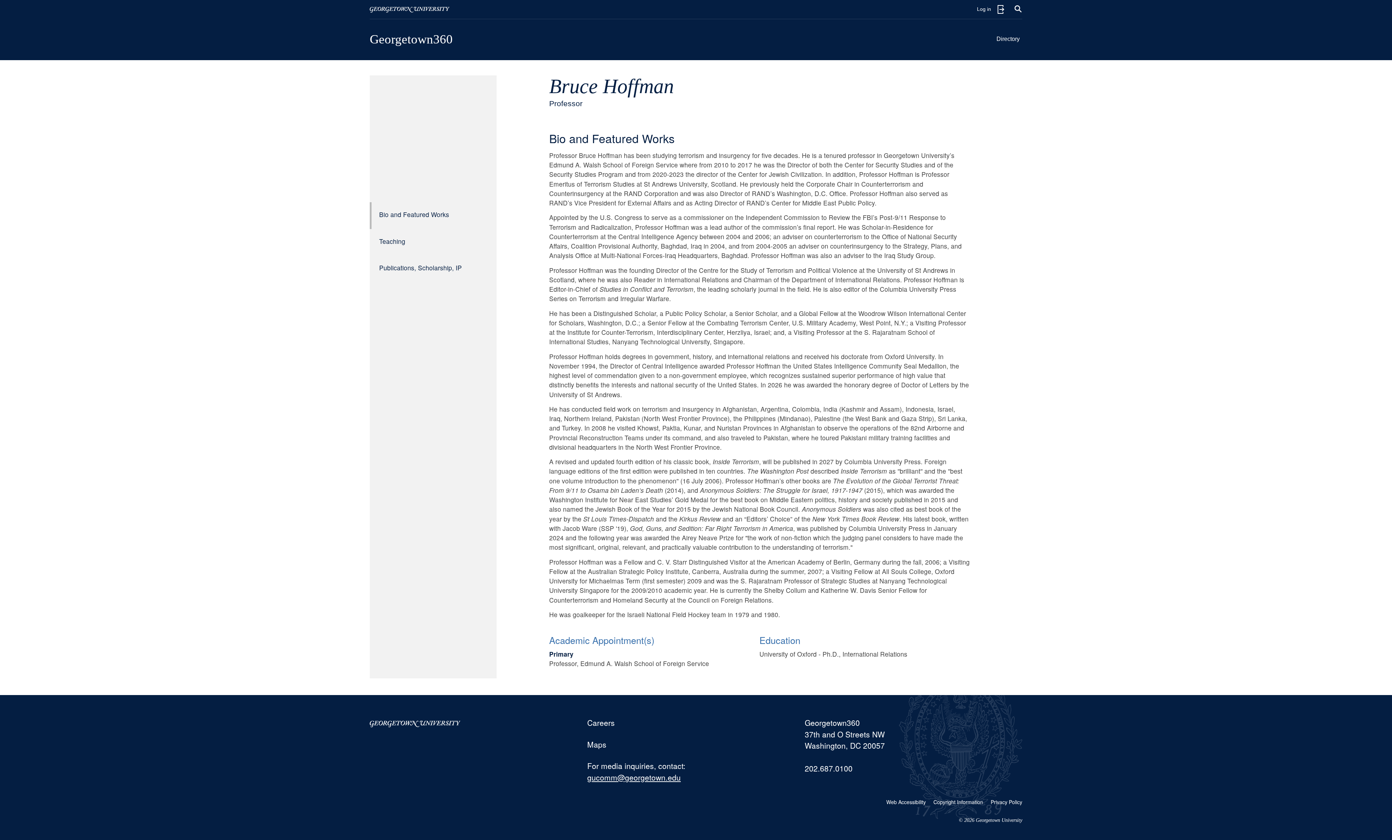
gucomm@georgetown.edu (634, 777)
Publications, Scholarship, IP (420, 267)
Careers (601, 722)
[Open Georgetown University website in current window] (410, 9)
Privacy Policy (1006, 802)
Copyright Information (958, 802)
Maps (596, 744)
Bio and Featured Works (414, 214)
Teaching (392, 241)
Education (779, 640)
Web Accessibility (906, 802)
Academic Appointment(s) (601, 640)
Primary (561, 653)
